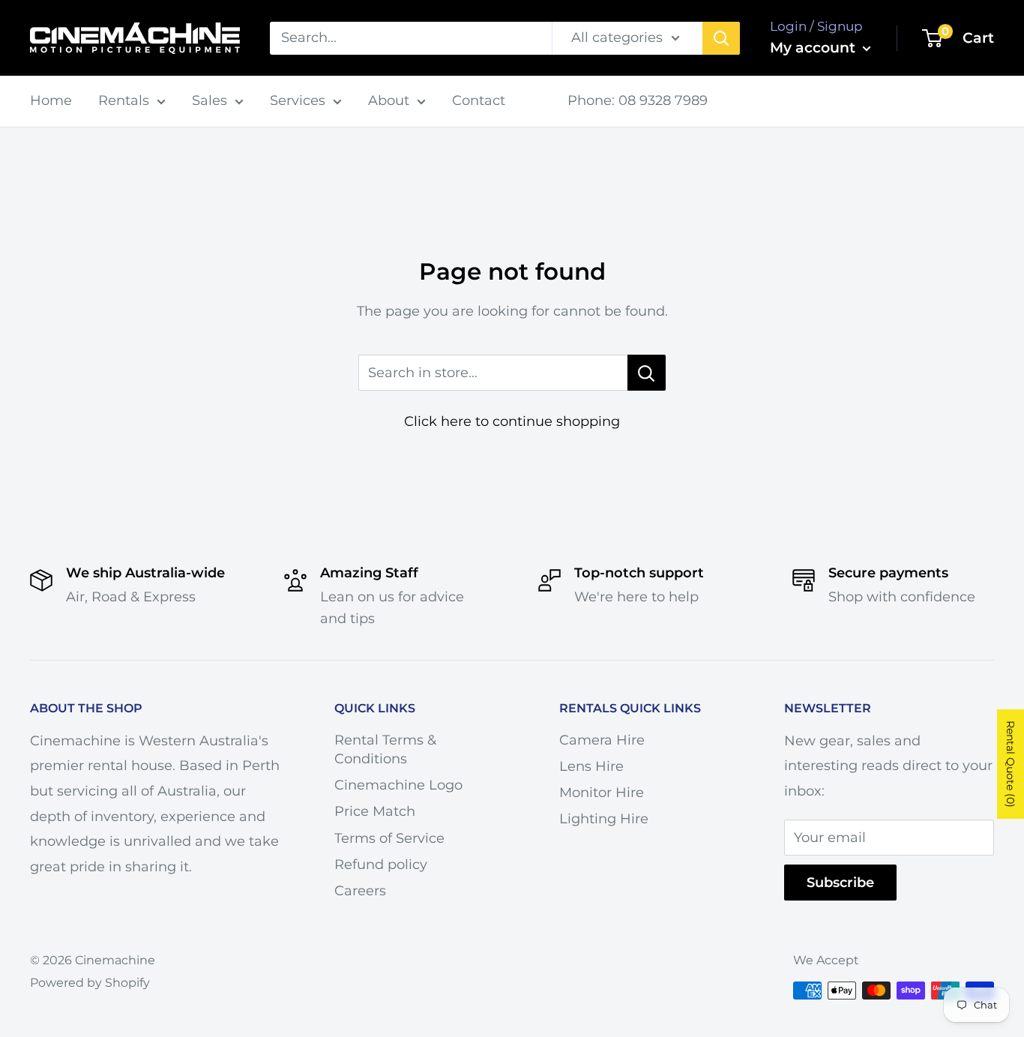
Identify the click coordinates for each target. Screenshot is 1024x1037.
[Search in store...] (646, 373)
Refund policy (380, 864)
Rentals (123, 100)
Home (51, 100)
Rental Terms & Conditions (385, 749)
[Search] (721, 38)
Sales (209, 100)
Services (297, 100)
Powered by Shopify (90, 983)
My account (814, 47)
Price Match (374, 811)
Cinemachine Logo (398, 785)
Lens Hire (591, 766)
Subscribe (840, 882)
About (388, 100)
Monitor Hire (601, 792)
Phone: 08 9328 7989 (637, 100)
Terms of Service (389, 838)
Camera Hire (602, 740)
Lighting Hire (603, 819)
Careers (360, 891)
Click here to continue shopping (512, 421)
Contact (478, 100)
